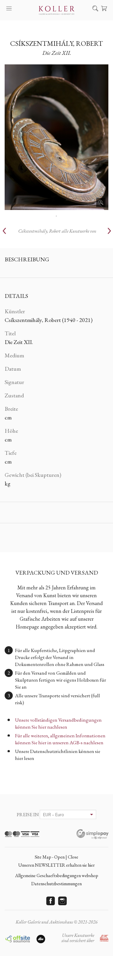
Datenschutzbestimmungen (56, 884)
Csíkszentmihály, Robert (56, 43)
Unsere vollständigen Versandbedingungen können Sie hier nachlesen (58, 723)
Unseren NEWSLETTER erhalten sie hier (56, 865)
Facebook (50, 901)
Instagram (62, 901)
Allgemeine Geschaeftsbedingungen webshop (56, 875)
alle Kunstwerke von (57, 231)
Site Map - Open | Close (56, 857)
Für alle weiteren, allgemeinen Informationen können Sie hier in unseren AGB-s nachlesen (60, 739)
